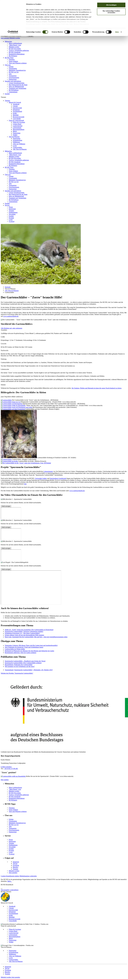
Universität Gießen (41, 478)
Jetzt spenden (5, 38)
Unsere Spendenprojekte (16, 83)
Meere (15, 131)
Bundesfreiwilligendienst (16, 54)
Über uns (8, 65)
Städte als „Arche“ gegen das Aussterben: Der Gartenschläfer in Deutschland (29, 630)
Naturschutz (16, 133)
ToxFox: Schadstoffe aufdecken (19, 50)
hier (25, 484)
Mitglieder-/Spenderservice (17, 70)
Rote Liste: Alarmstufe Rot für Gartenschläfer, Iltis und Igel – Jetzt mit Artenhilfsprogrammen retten (36, 637)
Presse (11, 207)
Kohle (15, 113)
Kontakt (11, 218)
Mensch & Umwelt (15, 102)
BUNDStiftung (13, 90)
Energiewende (17, 108)
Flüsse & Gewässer (19, 122)
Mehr (117, 32)
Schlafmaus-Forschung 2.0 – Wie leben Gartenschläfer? (22, 633)
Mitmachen (8, 41)
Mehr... (9, 881)
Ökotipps (12, 59)
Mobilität (15, 115)
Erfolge (11, 67)
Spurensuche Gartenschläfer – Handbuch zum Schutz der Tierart (25, 661)
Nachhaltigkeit (17, 111)
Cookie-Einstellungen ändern (10, 876)
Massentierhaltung (18, 129)
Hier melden (5, 780)
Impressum (12, 209)
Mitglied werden (15, 38)
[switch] (67, 32)
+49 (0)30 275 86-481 (11, 768)
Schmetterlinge (17, 140)
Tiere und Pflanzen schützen (18, 63)
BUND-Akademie (14, 52)
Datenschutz (13, 79)
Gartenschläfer (17, 147)
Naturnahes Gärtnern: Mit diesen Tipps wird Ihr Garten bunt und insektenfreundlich (31, 645)
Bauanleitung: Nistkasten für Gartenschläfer (18, 664)
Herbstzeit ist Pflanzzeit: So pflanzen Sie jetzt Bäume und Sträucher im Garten (29, 651)
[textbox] (18, 36)
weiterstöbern (14, 890)
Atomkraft (16, 104)
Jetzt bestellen (5, 890)
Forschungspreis (14, 77)
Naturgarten (16, 138)
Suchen (30, 36)
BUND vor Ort (13, 72)
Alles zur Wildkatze (19, 144)
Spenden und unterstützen (13, 81)
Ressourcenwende (18, 117)
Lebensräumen (48, 471)
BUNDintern (13, 56)
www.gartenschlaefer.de (10, 316)
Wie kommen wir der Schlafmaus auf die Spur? (20, 666)
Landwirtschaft (17, 126)
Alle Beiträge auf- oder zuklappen (11, 328)
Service (7, 205)
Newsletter (12, 214)
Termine (11, 210)
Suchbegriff (4, 36)
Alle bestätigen (111, 5)
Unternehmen (13, 92)
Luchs (15, 146)
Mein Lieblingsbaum (15, 43)
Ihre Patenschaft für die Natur (18, 85)
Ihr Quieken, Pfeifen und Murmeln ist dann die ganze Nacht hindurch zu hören (96, 388)
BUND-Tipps (9, 58)
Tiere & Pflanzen (14, 137)
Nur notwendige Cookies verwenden (111, 11)
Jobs (10, 74)
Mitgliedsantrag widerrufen (28, 876)
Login (11, 219)
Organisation (13, 68)
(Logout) (11, 221)
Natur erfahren (13, 61)
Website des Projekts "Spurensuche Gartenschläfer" (17, 673)
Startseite (7, 287)
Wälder (15, 135)
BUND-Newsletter (15, 49)
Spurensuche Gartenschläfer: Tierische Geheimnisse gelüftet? (24, 631)
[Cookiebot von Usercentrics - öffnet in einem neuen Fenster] (13, 32)
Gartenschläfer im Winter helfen (15, 649)
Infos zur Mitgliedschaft (16, 86)
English (7, 94)
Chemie (15, 106)
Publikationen (13, 212)
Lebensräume (17, 127)
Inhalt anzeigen (6, 506)
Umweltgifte (17, 118)
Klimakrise (16, 109)
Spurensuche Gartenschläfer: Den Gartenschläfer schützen (23, 663)
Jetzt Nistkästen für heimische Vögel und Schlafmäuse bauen (24, 647)
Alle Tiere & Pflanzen (20, 149)
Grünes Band (17, 124)
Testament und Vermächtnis (17, 88)
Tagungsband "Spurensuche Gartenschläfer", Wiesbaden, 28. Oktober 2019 (28, 670)
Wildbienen (16, 142)
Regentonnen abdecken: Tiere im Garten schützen (20, 652)
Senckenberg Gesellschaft (58, 478)
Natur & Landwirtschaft (16, 120)
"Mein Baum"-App (15, 45)
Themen (7, 100)
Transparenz (12, 76)
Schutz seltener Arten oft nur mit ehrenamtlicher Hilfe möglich (24, 635)
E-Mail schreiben (6, 767)
